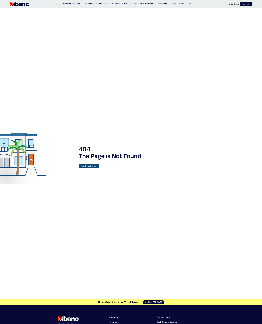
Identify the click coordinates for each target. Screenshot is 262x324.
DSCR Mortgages (119, 4)
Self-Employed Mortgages (96, 4)
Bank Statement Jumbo (167, 322)
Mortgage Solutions (71, 4)
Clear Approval (185, 4)
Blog (174, 4)
